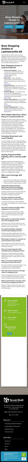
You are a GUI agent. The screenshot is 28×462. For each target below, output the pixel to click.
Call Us (24, 454)
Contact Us (19, 26)
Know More (8, 26)
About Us (7, 443)
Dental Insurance (9, 429)
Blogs (6, 449)
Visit (24, 458)
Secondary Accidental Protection (13, 423)
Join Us (6, 446)
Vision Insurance (9, 432)
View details (7, 76)
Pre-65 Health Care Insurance (12, 426)
